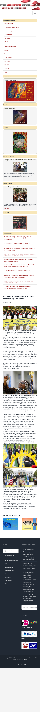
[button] (4, 524)
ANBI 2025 (7, 65)
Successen (7, 61)
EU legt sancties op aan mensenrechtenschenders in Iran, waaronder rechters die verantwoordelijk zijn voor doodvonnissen (18, 237)
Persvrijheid (8, 34)
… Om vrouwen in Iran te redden (12, 80)
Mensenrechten (8, 23)
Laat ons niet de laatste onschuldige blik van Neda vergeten (20, 160)
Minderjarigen (9, 31)
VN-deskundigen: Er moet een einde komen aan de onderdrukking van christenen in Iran (29, 566)
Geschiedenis (8, 54)
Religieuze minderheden (12, 27)
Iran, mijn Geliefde (9, 108)
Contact (25, 659)
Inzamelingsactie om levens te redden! (16, 187)
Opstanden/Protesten (10, 46)
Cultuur (6, 50)
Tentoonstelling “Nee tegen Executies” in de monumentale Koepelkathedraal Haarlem (29, 598)
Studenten (8, 42)
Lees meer (6, 179)
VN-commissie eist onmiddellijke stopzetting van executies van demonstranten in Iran (29, 575)
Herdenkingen (8, 57)
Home (5, 72)
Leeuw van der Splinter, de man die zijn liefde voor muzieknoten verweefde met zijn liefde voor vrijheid (28, 587)
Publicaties (7, 68)
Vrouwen (7, 38)
